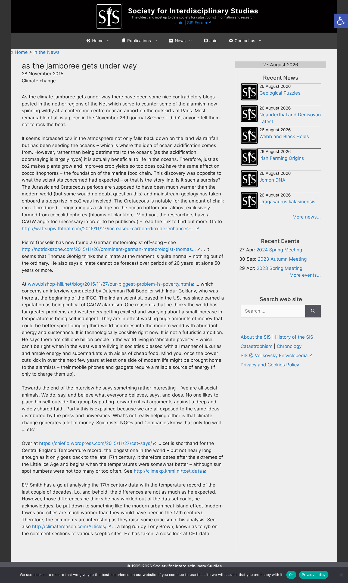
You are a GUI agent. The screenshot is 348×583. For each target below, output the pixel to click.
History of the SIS (294, 337)
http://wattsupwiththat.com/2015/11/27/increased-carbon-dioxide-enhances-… (108, 228)
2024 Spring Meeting (279, 249)
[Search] (313, 311)
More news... (307, 217)
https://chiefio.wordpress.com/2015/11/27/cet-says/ (95, 443)
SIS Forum (197, 22)
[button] (341, 21)
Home (22, 52)
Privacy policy (314, 574)
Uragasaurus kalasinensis (287, 201)
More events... (305, 275)
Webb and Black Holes (284, 136)
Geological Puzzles (279, 93)
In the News (46, 52)
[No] (341, 575)
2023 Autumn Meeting (282, 259)
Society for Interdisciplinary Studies (193, 11)
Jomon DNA (272, 180)
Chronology (289, 346)
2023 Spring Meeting (279, 268)
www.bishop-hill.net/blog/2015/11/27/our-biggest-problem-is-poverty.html (109, 284)
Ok (291, 574)
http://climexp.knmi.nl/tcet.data (168, 471)
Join (179, 22)
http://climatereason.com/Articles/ (69, 526)
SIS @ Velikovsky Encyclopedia (274, 355)
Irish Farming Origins (281, 158)
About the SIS (256, 337)
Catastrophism (256, 346)
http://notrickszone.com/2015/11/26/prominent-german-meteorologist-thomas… (109, 249)
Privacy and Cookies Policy (270, 364)
